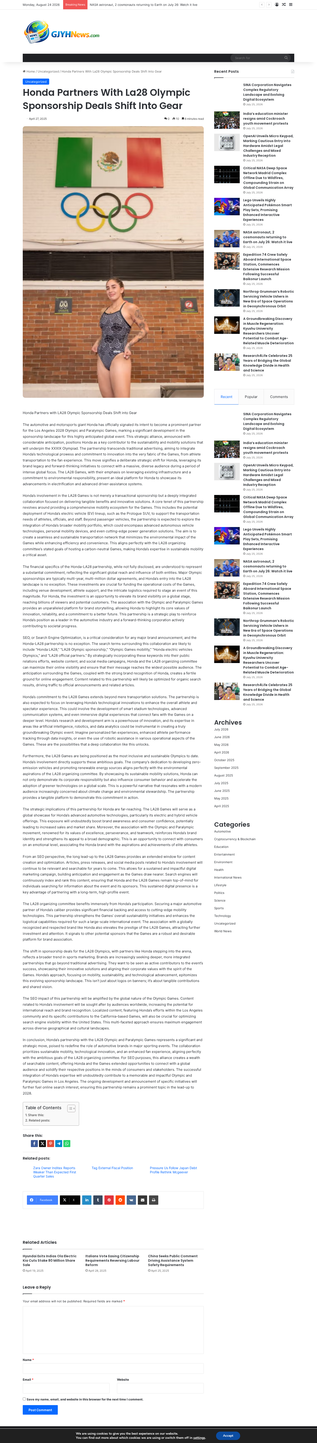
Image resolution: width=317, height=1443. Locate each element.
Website (123, 1379)
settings (199, 1438)
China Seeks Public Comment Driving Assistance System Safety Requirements (173, 1260)
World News (223, 931)
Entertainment (224, 854)
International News (228, 877)
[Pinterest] (109, 1200)
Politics (219, 893)
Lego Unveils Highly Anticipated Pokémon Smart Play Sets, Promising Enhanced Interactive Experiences (267, 210)
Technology (222, 916)
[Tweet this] (42, 1143)
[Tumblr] (98, 1200)
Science (220, 900)
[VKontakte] (131, 1200)
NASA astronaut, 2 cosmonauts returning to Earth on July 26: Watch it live (267, 237)
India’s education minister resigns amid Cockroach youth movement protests (265, 118)
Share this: (36, 1115)
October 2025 (224, 760)
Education (221, 847)
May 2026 (221, 744)
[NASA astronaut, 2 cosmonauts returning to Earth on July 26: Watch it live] (227, 238)
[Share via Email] (142, 1200)
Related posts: (39, 1120)
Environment (223, 862)
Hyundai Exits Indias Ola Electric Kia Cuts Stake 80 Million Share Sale (50, 1260)
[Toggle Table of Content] (69, 1108)
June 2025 (222, 791)
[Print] (153, 1200)
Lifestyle (220, 885)
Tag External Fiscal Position (112, 1168)
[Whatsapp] (66, 1143)
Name (28, 1360)
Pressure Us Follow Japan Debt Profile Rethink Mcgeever (173, 1170)
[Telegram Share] (58, 1143)
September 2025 (226, 768)
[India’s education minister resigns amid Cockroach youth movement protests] (227, 120)
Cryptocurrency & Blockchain (235, 839)
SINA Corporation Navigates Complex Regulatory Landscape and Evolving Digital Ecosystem (267, 92)
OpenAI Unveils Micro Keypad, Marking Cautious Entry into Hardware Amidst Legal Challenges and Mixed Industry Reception (268, 146)
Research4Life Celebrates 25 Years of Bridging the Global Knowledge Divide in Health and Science (267, 363)
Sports (219, 908)
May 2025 (221, 798)
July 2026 (221, 729)
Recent (226, 397)
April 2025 (221, 806)
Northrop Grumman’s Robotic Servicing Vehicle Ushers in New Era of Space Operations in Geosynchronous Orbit (268, 299)
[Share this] (34, 1143)
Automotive (222, 831)
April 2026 (221, 752)
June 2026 (222, 737)
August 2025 (223, 775)
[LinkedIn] (86, 1200)
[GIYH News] (62, 31)
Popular (251, 397)
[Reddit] (120, 1200)
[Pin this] (50, 1143)
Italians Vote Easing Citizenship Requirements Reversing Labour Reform (112, 1260)
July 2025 (221, 783)
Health (219, 870)
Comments (279, 397)
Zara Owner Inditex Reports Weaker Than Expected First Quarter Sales (54, 1172)
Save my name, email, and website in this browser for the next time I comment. (85, 1399)
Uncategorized (48, 71)
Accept (228, 1435)
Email (28, 1379)
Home (30, 71)
